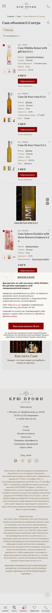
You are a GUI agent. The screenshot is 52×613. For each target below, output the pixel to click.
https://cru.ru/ (14, 304)
